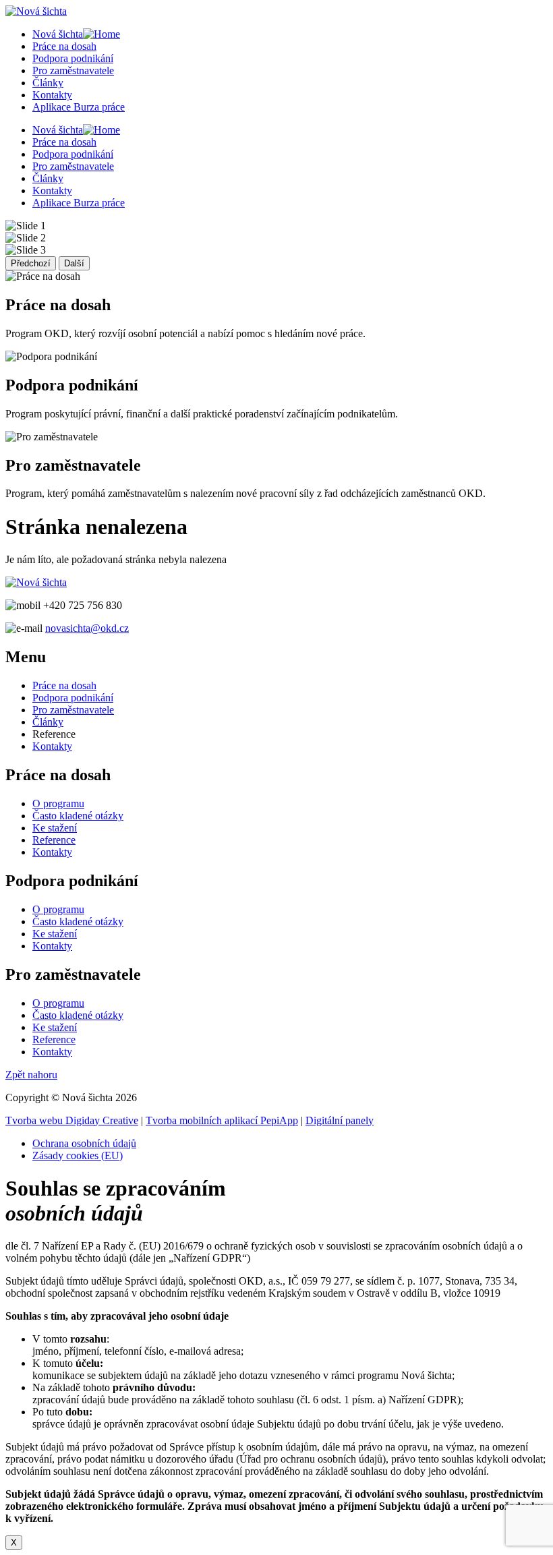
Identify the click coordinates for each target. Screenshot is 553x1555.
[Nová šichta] (36, 582)
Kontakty (52, 94)
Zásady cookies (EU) (77, 1155)
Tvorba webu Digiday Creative (71, 1120)
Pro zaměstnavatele (73, 70)
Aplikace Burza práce (78, 107)
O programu (58, 803)
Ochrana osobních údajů (84, 1143)
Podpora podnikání (72, 58)
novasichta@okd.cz (87, 628)
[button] (31, 1074)
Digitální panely (339, 1120)
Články (47, 82)
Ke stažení (54, 827)
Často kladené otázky (77, 815)
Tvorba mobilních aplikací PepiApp (222, 1120)
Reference (54, 840)
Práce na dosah (64, 46)
